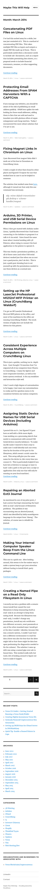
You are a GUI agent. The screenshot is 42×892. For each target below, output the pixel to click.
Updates (17, 207)
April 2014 (9, 788)
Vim (7, 843)
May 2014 (9, 786)
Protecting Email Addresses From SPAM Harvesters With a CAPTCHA (20, 92)
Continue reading (10, 73)
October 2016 (10, 768)
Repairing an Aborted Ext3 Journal (19, 492)
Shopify (8, 828)
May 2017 (9, 760)
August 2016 (10, 774)
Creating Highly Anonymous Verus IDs (20, 717)
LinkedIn (6, 874)
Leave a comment (26, 78)
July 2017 (8, 757)
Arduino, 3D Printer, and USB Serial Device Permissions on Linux (19, 219)
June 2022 (9, 751)
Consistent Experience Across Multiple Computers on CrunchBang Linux (20, 351)
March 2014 (10, 791)
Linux (16, 78)
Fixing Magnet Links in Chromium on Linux (20, 150)
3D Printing (18, 280)
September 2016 (11, 771)
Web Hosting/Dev (20, 138)
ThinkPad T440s (12, 831)
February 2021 (11, 754)
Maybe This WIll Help (16, 7)
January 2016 (10, 777)
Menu (35, 7)
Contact (6, 879)
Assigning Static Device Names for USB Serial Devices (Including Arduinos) (21, 419)
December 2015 (11, 780)
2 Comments (24, 534)
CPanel (8, 814)
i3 (6, 820)
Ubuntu (8, 834)
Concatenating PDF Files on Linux (17, 30)
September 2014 (11, 783)
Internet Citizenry (12, 823)
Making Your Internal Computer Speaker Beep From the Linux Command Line (18, 548)
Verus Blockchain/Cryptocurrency (18, 865)
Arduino (25, 280)
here (35, 184)
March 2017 (10, 765)
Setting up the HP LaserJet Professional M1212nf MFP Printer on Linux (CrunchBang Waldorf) (20, 298)
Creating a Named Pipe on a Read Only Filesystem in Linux (20, 594)
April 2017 (9, 763)
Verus (7, 840)
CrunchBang (19, 405)
